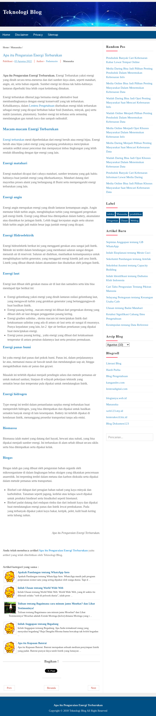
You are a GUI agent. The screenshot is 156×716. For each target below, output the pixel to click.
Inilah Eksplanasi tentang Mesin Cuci (128, 252)
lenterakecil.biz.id (116, 417)
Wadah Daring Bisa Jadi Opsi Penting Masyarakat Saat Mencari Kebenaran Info (128, 102)
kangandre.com (115, 382)
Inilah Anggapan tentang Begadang (38, 624)
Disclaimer (21, 34)
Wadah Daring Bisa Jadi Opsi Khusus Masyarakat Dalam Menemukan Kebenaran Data (128, 162)
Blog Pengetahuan (117, 376)
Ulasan (124, 220)
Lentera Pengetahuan (41, 105)
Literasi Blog (113, 363)
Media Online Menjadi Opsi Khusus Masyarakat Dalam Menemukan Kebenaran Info (127, 132)
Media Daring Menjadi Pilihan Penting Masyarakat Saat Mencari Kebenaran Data (129, 147)
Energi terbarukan (13, 139)
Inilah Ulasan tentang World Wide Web (40, 588)
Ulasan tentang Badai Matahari (124, 307)
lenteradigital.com (116, 388)
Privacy (38, 34)
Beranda (51, 688)
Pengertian (112, 220)
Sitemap (53, 34)
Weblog (134, 220)
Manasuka (68, 61)
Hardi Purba (113, 369)
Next (93, 688)
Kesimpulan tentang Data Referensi (127, 324)
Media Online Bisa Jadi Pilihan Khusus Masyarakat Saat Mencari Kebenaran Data (129, 187)
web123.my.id (114, 410)
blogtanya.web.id (116, 398)
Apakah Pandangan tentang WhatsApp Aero (43, 572)
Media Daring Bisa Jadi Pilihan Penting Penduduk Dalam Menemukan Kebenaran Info (129, 73)
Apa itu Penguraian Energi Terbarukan (32, 55)
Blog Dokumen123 (117, 423)
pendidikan (136, 214)
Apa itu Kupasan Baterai (32, 643)
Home (6, 34)
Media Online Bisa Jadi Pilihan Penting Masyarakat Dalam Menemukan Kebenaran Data (129, 87)
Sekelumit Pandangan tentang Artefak (128, 259)
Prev (9, 688)
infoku (110, 214)
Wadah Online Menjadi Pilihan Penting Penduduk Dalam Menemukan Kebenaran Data (129, 117)
